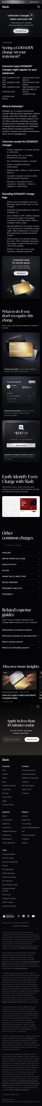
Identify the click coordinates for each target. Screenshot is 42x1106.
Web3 (4, 816)
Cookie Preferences (21, 926)
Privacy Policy (7, 805)
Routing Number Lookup (8, 889)
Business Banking (29, 774)
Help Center (7, 797)
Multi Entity (26, 820)
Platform (25, 812)
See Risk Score (21, 31)
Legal (4, 801)
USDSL (25, 816)
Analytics (25, 839)
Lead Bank (29, 1038)
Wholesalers (7, 839)
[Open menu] (38, 7)
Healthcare (6, 835)
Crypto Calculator (9, 877)
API (23, 831)
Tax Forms (6, 895)
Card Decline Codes (10, 885)
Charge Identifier (8, 854)
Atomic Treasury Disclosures (18, 1090)
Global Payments (28, 835)
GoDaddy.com (20, 134)
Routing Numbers (9, 898)
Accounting (26, 824)
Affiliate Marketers (9, 831)
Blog (4, 782)
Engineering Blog (8, 785)
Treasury (25, 782)
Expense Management (30, 827)
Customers (6, 789)
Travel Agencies (8, 843)
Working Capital (28, 785)
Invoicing (25, 793)
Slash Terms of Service (28, 948)
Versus (5, 866)
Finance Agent (8, 858)
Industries (6, 812)
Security (5, 793)
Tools (4, 850)
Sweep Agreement (21, 968)
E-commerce (7, 820)
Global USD (26, 789)
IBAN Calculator (8, 873)
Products (25, 766)
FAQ (3, 770)
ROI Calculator (8, 869)
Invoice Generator (9, 906)
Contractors (7, 827)
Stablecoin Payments (30, 778)
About (4, 778)
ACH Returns (7, 881)
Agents (24, 843)
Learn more (34, 2)
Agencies (5, 824)
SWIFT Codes (7, 902)
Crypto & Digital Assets (9, 692)
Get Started (21, 273)
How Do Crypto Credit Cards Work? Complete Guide (19, 696)
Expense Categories (10, 862)
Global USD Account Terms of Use (14, 1002)
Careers (5, 774)
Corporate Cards (28, 770)
